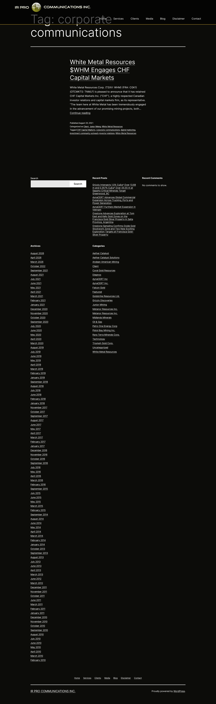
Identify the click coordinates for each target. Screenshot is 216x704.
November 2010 (38, 621)
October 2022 (37, 266)
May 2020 (35, 334)
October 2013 (37, 548)
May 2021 (35, 287)
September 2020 (39, 322)
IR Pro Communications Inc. (53, 691)
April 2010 (35, 651)
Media (149, 18)
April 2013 (35, 570)
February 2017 (38, 441)
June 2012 (35, 578)
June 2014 (36, 523)
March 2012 (36, 583)
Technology (98, 339)
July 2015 (35, 493)
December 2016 (38, 450)
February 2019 (38, 373)
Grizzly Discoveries (102, 300)
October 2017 (37, 411)
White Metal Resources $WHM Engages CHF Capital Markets (102, 69)
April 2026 (35, 257)
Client (86, 126)
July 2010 (35, 638)
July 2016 (35, 467)
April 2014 (35, 531)
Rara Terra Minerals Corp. (106, 334)
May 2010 (35, 647)
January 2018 (37, 403)
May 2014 (35, 527)
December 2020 (39, 309)
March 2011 (36, 604)
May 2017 (35, 429)
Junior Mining (95, 126)
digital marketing (128, 130)
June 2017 (35, 424)
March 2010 (36, 656)
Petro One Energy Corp (104, 326)
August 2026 (37, 253)
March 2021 (36, 296)
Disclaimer (178, 18)
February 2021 (38, 300)
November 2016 (38, 454)
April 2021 (35, 292)
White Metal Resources (112, 126)
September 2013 (39, 553)
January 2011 (37, 613)
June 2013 (35, 566)
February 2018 (38, 399)
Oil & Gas (97, 322)
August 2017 (37, 420)
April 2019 (35, 364)
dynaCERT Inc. (100, 283)
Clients (135, 18)
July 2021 (35, 279)
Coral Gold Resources (103, 270)
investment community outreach (84, 133)
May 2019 (35, 360)
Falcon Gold (98, 287)
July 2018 (35, 390)
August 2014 (37, 519)
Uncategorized (100, 347)
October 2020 (37, 317)
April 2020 (35, 339)
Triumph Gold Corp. (102, 343)
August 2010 (37, 634)
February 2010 (38, 660)
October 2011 (37, 596)
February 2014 (38, 540)
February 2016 (38, 484)
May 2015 (35, 501)
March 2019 (36, 369)
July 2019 (35, 351)
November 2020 (39, 313)
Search (34, 178)
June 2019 (35, 356)
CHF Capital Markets (86, 130)
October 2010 (37, 625)
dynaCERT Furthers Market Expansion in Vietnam (114, 208)
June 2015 (35, 497)
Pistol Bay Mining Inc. (103, 330)
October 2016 (37, 459)
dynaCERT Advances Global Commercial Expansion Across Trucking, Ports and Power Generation (113, 200)
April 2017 (35, 433)
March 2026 (36, 262)
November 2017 (38, 407)
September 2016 (39, 463)
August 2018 (37, 386)
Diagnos (96, 274)
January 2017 (37, 446)
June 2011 (35, 600)
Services (118, 18)
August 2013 (37, 557)
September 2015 (39, 488)
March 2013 (36, 574)
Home (102, 18)
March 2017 (36, 437)
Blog (162, 18)
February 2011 (37, 608)
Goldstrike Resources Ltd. (106, 296)
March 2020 (36, 343)
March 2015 (36, 506)
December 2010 (38, 617)
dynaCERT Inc (100, 279)
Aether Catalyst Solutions (105, 257)
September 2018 (39, 381)
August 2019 (37, 347)
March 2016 (36, 480)
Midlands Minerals (102, 317)
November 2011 (38, 591)
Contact (196, 18)
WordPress (179, 691)
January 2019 (37, 377)
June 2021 (35, 283)
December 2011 (38, 587)
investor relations (107, 133)
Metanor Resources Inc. (105, 309)
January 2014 (37, 544)
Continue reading (80, 112)
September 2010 (39, 630)
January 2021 (37, 304)
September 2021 (39, 270)
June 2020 (36, 330)
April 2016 (35, 476)
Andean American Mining (105, 262)
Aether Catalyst (100, 253)
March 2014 (36, 536)
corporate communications (108, 130)
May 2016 (35, 471)
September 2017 (39, 416)
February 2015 (38, 510)
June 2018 (35, 394)
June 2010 (35, 643)
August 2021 (37, 274)
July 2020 (35, 326)
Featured (97, 292)
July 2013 (35, 561)
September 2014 (39, 514)
